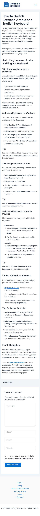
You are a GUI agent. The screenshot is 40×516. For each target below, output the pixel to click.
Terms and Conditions (20, 488)
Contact (20, 497)
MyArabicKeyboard (11, 288)
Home (20, 483)
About (20, 494)
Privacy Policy (20, 491)
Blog (20, 486)
